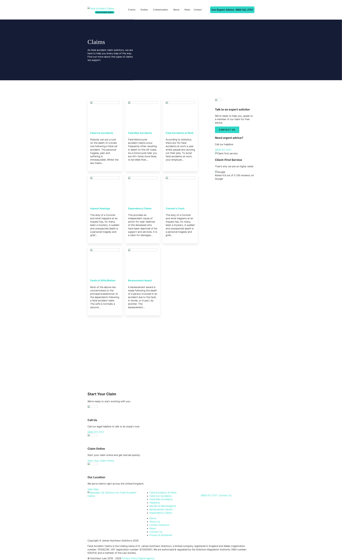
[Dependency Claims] (143, 188)
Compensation (160, 10)
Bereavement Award (140, 280)
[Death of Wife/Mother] (105, 260)
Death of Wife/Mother (103, 280)
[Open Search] (206, 10)
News (187, 10)
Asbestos (154, 502)
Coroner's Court (175, 208)
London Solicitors (159, 525)
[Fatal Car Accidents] (105, 113)
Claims (131, 10)
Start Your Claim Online (101, 460)
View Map (93, 489)
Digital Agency (146, 558)
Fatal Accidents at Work (179, 133)
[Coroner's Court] (180, 188)
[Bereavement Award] (143, 260)
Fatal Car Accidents (101, 133)
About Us (154, 521)
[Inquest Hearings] (105, 188)
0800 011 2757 (232, 9)
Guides (144, 10)
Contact (198, 10)
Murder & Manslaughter (162, 506)
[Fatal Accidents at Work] (180, 113)
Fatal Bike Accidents (140, 133)
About (176, 10)
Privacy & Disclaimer (160, 535)
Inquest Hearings (100, 208)
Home (152, 518)
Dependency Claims (139, 208)
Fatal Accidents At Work (163, 492)
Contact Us (227, 130)
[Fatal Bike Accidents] (143, 113)
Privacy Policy (129, 558)
